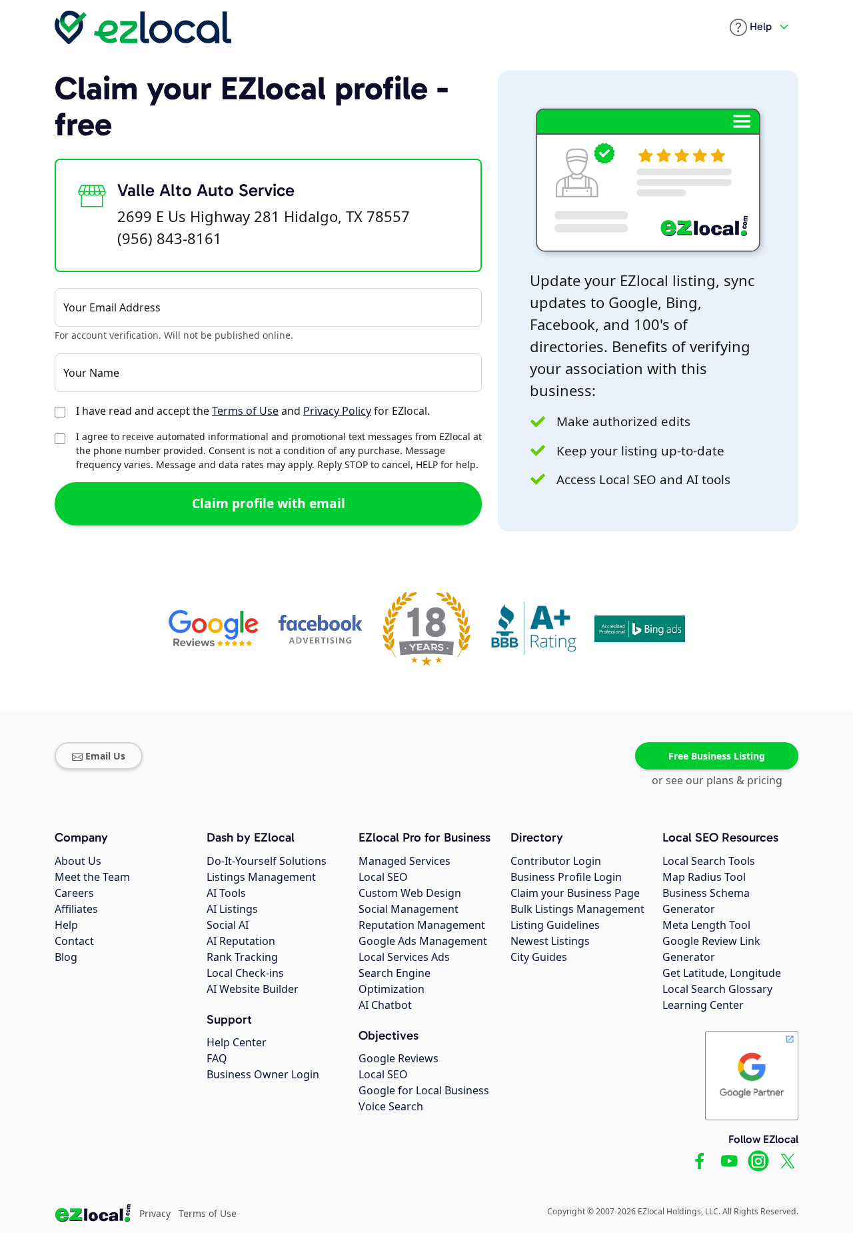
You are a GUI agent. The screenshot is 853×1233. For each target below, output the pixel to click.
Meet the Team (92, 877)
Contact (74, 941)
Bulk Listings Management (577, 909)
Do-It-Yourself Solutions (267, 861)
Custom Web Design (410, 893)
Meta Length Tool (706, 925)
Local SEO (383, 877)
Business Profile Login (566, 877)
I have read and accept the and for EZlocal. (253, 410)
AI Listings (232, 909)
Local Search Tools (708, 861)
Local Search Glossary (717, 989)
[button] (750, 27)
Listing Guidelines (555, 925)
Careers (74, 893)
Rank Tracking (242, 957)
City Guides (538, 957)
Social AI (228, 925)
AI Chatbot (385, 1005)
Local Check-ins (245, 973)
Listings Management (261, 877)
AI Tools (226, 893)
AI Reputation (241, 941)
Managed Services (404, 861)
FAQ (217, 1058)
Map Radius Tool (704, 877)
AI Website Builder (253, 989)
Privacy (155, 1213)
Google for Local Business (424, 1090)
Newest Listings (550, 941)
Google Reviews (398, 1058)
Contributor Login (555, 861)
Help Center (237, 1042)
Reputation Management (422, 925)
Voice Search (391, 1106)
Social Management (408, 909)
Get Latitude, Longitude (721, 973)
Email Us (105, 756)
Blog (66, 957)
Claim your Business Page (575, 893)
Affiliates (76, 909)
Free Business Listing (716, 756)
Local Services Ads (404, 957)
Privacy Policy (337, 410)
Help (66, 925)
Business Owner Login (263, 1074)
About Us (78, 861)
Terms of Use (245, 410)
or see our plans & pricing (717, 780)
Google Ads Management (423, 941)
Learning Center (703, 1005)
